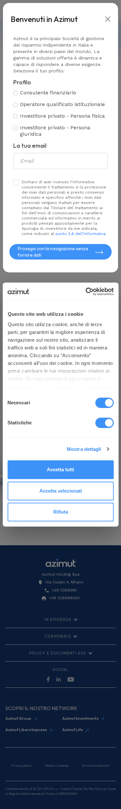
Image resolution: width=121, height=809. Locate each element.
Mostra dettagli (84, 449)
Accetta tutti (60, 469)
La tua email (29, 146)
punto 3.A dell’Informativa (80, 233)
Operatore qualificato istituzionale (62, 104)
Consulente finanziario (48, 93)
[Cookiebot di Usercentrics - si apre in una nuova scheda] (86, 291)
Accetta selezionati (60, 491)
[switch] (104, 423)
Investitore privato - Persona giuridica (55, 130)
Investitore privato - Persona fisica (62, 116)
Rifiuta (60, 512)
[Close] (108, 19)
